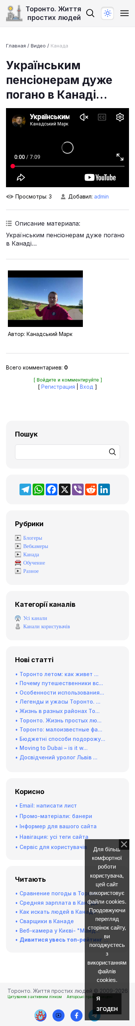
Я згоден (107, 1003)
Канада (59, 46)
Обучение (34, 563)
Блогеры (32, 538)
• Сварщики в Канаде (44, 921)
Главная (16, 46)
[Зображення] (45, 298)
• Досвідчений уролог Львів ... (56, 757)
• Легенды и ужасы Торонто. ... (57, 701)
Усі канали (35, 618)
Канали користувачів (46, 626)
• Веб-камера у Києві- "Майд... (57, 930)
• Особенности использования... (59, 692)
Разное (31, 571)
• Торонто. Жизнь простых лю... (58, 720)
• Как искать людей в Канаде (55, 911)
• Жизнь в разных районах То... (57, 711)
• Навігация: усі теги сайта (51, 837)
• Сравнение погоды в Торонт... (58, 893)
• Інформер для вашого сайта (56, 826)
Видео (38, 46)
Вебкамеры (35, 546)
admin (101, 196)
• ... (61, 939)
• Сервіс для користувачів (51, 847)
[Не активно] (76, 1015)
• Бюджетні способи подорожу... (60, 739)
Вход (86, 386)
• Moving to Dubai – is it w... (51, 748)
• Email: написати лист (46, 805)
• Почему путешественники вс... (59, 683)
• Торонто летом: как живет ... (57, 674)
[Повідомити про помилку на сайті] (40, 1015)
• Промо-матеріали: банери (53, 816)
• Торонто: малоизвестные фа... (58, 729)
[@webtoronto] (58, 1015)
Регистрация (58, 386)
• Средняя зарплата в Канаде (56, 902)
